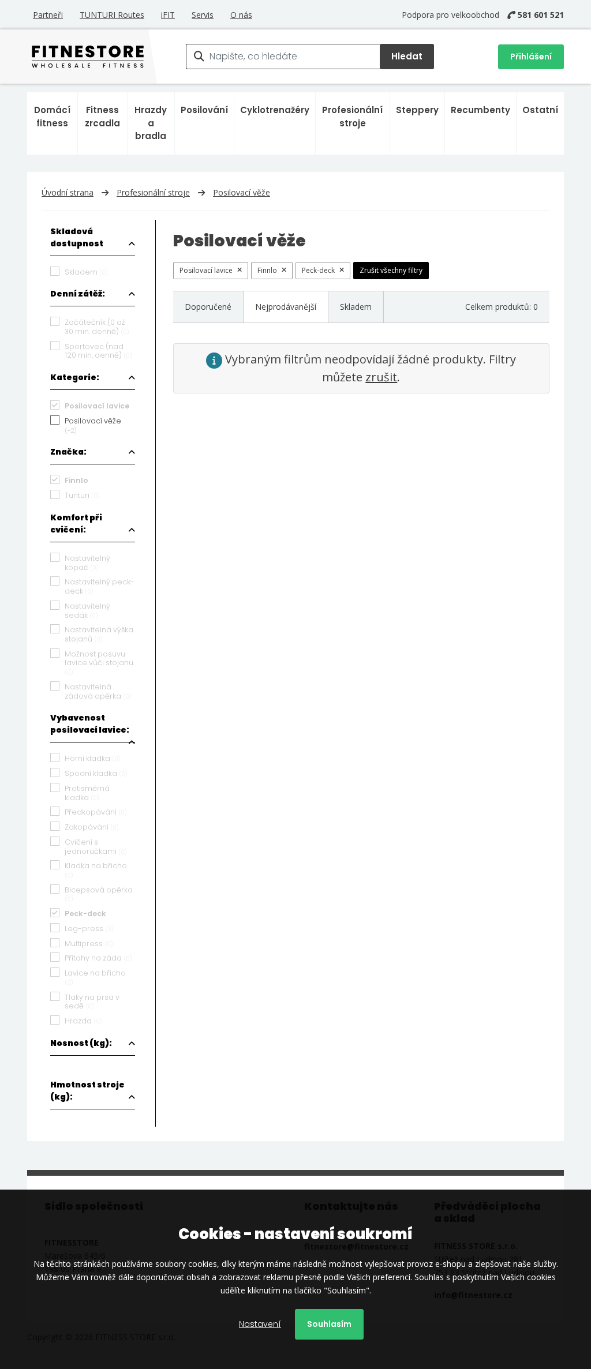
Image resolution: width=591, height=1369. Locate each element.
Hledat (406, 56)
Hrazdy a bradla (150, 123)
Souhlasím (329, 1324)
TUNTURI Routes (112, 14)
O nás (241, 14)
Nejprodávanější (285, 306)
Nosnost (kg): (81, 1043)
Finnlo (267, 270)
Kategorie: (74, 377)
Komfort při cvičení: (76, 523)
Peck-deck (318, 270)
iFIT (168, 14)
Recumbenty (480, 110)
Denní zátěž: (77, 293)
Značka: (68, 451)
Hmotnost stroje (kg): (87, 1090)
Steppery (417, 110)
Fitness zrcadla (102, 116)
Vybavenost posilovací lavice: (89, 724)
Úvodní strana (67, 192)
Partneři (48, 14)
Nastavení (260, 1324)
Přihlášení (531, 56)
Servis (203, 14)
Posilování (204, 110)
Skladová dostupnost (76, 237)
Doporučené (208, 306)
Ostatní (540, 110)
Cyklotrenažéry (274, 110)
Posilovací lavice (206, 270)
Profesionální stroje (352, 116)
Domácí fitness (52, 116)
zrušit (381, 377)
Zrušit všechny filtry (391, 270)
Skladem (356, 306)
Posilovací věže (241, 192)
